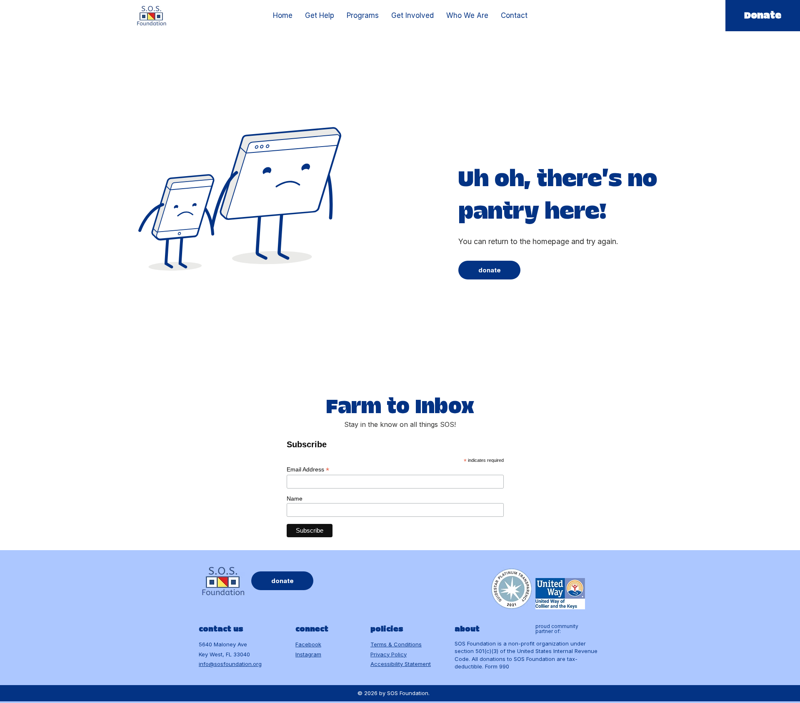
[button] (319, 15)
